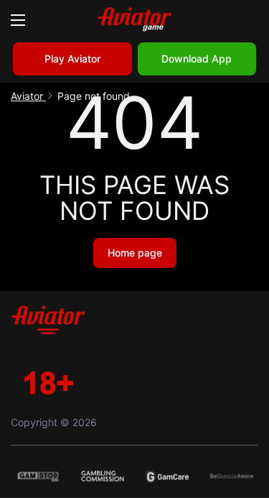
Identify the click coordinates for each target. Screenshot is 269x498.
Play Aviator (72, 58)
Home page (135, 252)
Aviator (28, 96)
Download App (196, 58)
